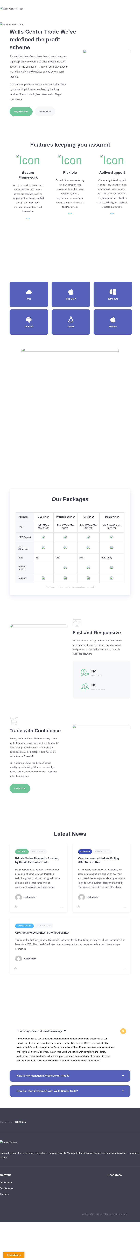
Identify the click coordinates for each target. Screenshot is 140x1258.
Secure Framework (28, 175)
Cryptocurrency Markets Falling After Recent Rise (98, 860)
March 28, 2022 (102, 851)
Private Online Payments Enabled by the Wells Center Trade (36, 860)
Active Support (112, 172)
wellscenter (30, 897)
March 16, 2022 (44, 926)
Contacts (4, 1194)
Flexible (70, 172)
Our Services (6, 1188)
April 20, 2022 (38, 851)
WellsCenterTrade (91, 1214)
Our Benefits (6, 1182)
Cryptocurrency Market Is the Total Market (42, 932)
